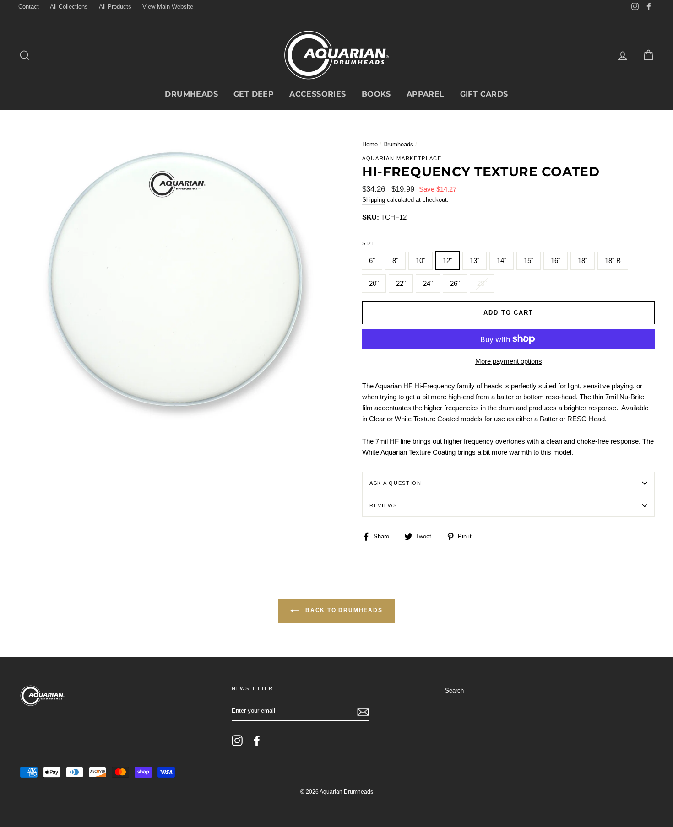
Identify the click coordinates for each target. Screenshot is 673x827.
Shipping (373, 199)
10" (420, 260)
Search (454, 690)
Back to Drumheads (342, 610)
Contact (28, 6)
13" (474, 260)
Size (369, 243)
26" (455, 283)
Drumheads (191, 94)
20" (374, 283)
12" (447, 260)
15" (528, 260)
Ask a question (395, 483)
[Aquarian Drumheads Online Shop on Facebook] (256, 740)
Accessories (317, 94)
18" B (613, 260)
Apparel (426, 94)
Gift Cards (484, 94)
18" (582, 260)
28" (482, 283)
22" (401, 283)
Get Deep (253, 94)
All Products (115, 6)
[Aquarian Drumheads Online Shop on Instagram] (237, 740)
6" (372, 260)
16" (555, 260)
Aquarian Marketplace (402, 158)
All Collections (69, 6)
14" (501, 260)
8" (395, 260)
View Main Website (167, 6)
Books (376, 94)
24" (428, 283)
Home (370, 144)
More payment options (508, 361)
